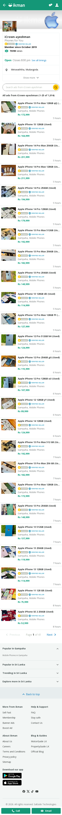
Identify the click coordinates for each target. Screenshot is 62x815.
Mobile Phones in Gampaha (15, 655)
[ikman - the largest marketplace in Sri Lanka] (16, 5)
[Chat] (50, 5)
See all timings (39, 60)
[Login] (56, 5)
